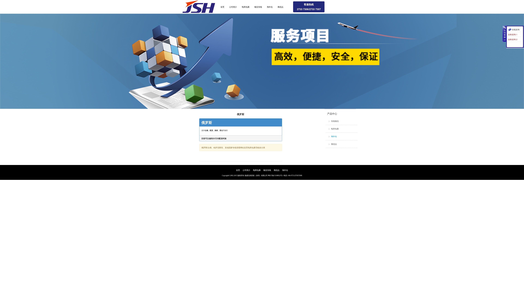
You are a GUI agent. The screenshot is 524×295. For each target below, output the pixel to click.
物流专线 (258, 6)
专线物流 (335, 121)
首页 (222, 6)
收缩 (504, 34)
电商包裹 (245, 6)
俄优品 (280, 6)
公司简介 (233, 6)
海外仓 (270, 6)
